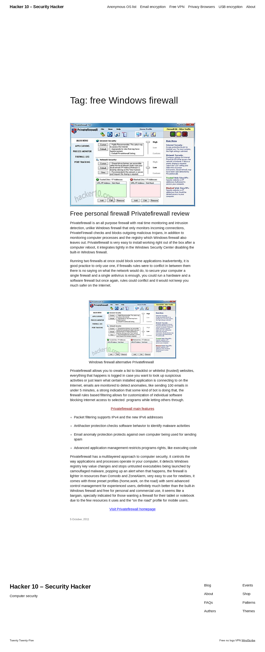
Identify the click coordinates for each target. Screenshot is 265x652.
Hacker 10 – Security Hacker (37, 6)
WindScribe (248, 640)
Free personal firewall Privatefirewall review (130, 213)
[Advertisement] (132, 54)
